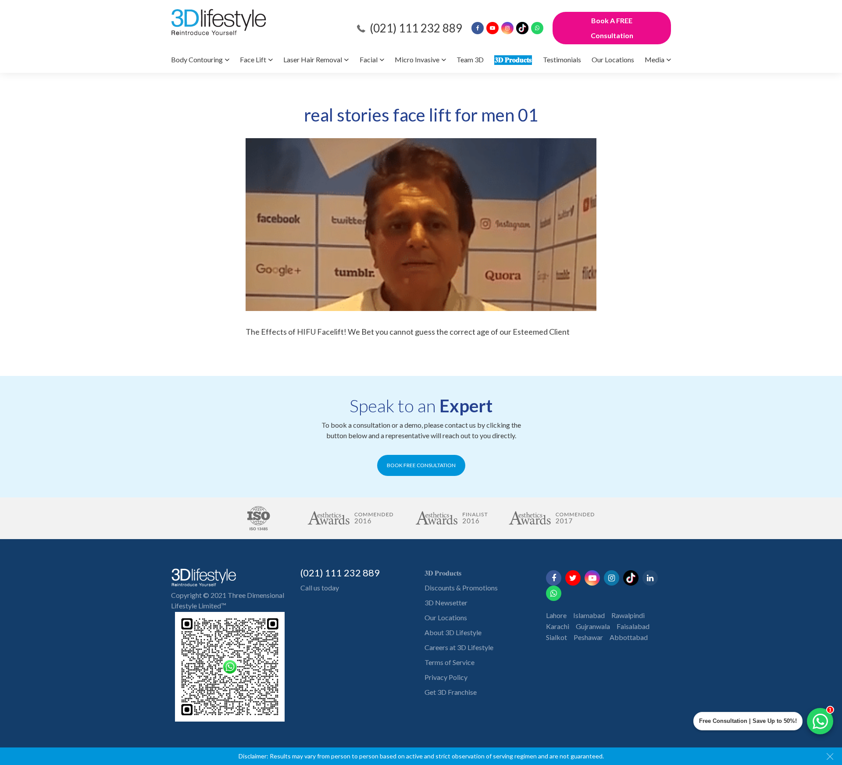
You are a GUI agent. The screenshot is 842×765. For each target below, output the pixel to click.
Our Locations (613, 59)
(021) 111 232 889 (416, 28)
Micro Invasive (417, 59)
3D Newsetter (446, 602)
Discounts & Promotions (461, 587)
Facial (369, 59)
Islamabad (589, 615)
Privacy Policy (446, 677)
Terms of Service (450, 662)
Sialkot (556, 637)
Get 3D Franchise (451, 692)
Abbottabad (629, 637)
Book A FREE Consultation (612, 27)
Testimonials (562, 59)
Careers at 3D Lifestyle (459, 647)
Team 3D (470, 59)
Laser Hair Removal (312, 59)
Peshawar (588, 637)
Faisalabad (633, 626)
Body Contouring (197, 59)
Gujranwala (593, 626)
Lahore (556, 615)
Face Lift (253, 59)
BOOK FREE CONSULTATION (421, 465)
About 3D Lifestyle (453, 632)
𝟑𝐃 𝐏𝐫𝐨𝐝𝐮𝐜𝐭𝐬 (513, 59)
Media (654, 59)
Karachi (557, 626)
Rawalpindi (628, 615)
